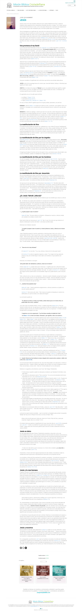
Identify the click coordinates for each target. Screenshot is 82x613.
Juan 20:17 (25, 425)
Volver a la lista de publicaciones (13, 13)
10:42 (35, 467)
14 (49, 47)
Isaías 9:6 (44, 529)
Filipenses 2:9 (52, 180)
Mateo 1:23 (35, 77)
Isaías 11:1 (63, 116)
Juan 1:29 (58, 41)
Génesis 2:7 (59, 379)
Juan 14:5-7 (52, 407)
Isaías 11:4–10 (48, 121)
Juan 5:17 (53, 353)
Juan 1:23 (39, 220)
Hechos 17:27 (33, 345)
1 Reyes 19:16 (30, 97)
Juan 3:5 (53, 460)
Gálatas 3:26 (23, 462)
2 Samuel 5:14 (43, 63)
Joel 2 (37, 539)
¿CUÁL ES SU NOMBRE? (26, 17)
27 (27, 462)
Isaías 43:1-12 (26, 266)
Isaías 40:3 (24, 215)
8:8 (65, 317)
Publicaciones (20, 10)
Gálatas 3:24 (44, 37)
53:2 (21, 118)
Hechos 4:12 (26, 254)
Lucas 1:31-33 (32, 66)
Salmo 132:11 (34, 58)
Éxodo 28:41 (32, 99)
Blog (57, 10)
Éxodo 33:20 (23, 144)
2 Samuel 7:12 (45, 47)
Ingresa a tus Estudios (69, 2)
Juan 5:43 (26, 178)
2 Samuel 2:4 (35, 100)
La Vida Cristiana (42, 10)
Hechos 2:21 (57, 540)
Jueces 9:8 (28, 100)
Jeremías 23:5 (57, 66)
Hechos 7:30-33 (57, 153)
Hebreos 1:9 (46, 499)
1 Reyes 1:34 (42, 100)
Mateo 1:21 (44, 338)
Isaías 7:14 (47, 75)
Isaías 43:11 (26, 251)
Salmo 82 (45, 168)
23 (32, 72)
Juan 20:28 (29, 359)
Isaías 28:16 (55, 305)
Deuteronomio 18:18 (25, 74)
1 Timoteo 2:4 (45, 475)
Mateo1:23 (22, 319)
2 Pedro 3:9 (39, 475)
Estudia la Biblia (11, 10)
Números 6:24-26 (41, 376)
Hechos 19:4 (30, 467)
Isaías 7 (32, 319)
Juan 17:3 (34, 449)
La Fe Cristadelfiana (31, 10)
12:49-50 (54, 238)
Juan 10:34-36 (53, 159)
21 (28, 139)
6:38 (51, 238)
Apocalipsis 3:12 (49, 183)
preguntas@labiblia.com (34, 606)
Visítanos (51, 10)
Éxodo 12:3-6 (51, 39)
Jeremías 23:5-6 (33, 119)
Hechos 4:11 (25, 292)
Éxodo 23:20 (24, 139)
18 (56, 460)
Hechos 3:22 (28, 72)
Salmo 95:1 (24, 287)
